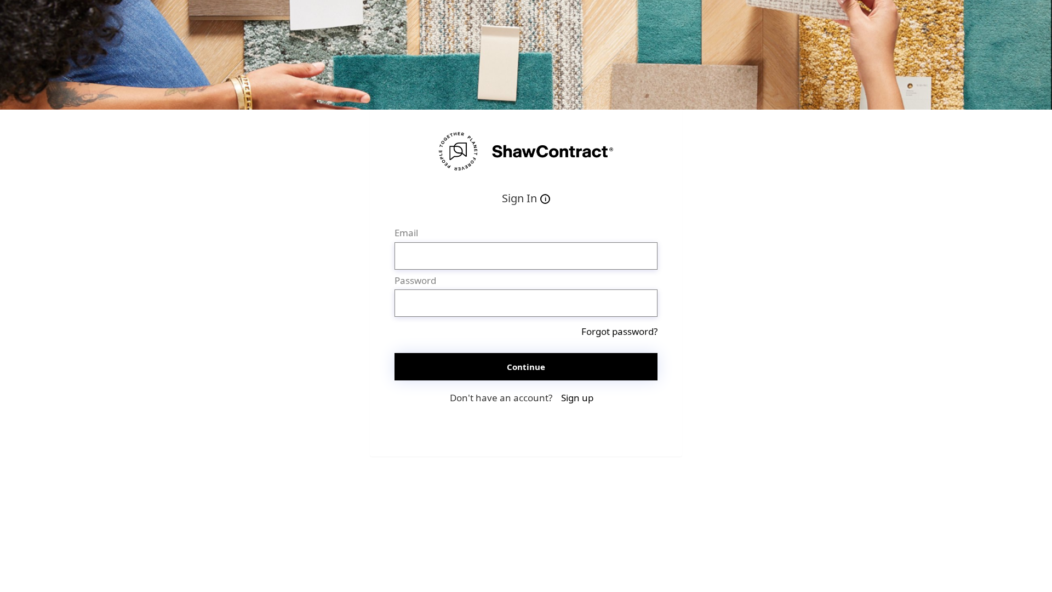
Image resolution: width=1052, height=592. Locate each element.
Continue (526, 366)
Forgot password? (619, 331)
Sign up (577, 397)
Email (406, 232)
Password (415, 280)
